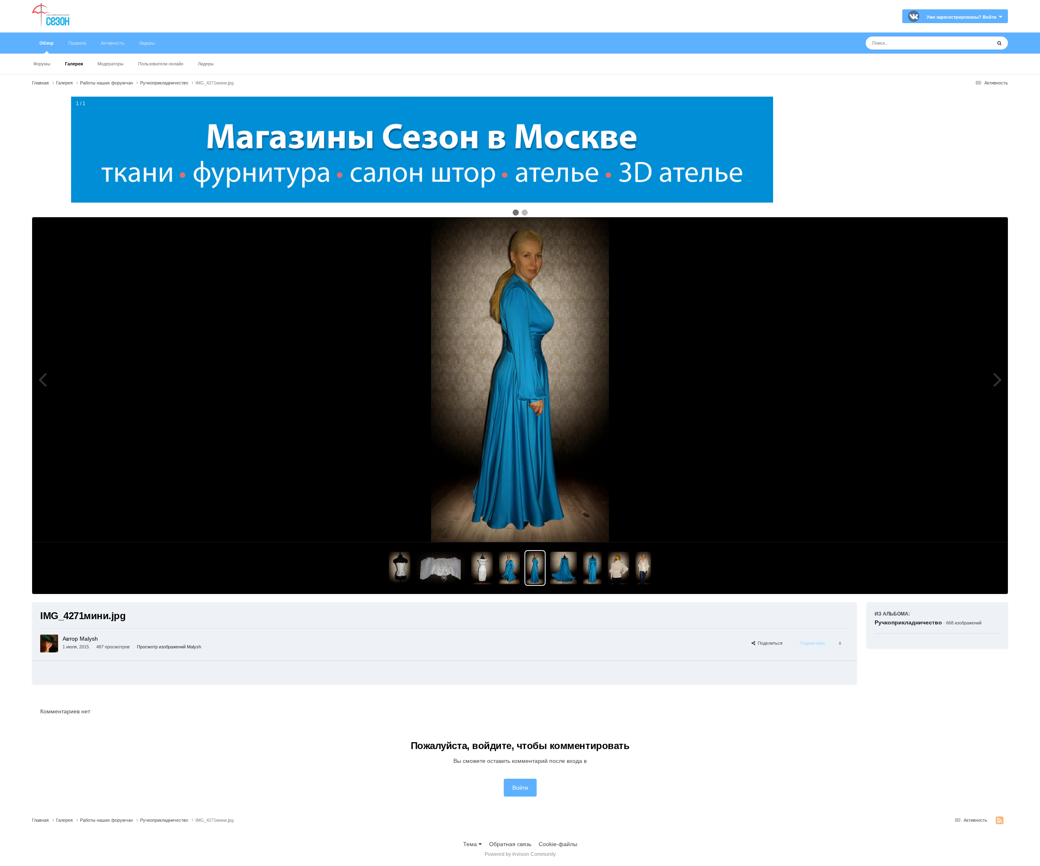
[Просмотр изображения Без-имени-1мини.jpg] (592, 568)
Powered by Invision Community (520, 854)
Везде (973, 43)
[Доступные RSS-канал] (999, 820)
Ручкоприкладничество (908, 622)
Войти (520, 787)
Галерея (74, 63)
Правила (77, 43)
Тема (471, 844)
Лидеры (206, 63)
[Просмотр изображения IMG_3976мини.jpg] (440, 568)
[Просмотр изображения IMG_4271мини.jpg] (535, 568)
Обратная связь (510, 844)
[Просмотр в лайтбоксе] (520, 379)
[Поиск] (999, 43)
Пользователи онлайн (160, 63)
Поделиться (768, 643)
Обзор (46, 43)
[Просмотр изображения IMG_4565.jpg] (618, 568)
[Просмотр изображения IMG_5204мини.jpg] (482, 568)
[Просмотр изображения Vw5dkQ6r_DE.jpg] (509, 568)
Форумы (41, 63)
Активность (112, 43)
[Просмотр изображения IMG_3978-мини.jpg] (399, 568)
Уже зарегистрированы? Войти (963, 17)
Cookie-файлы (558, 844)
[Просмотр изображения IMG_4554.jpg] (643, 568)
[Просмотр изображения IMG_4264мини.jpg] (563, 568)
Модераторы (111, 63)
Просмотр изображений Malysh (169, 646)
